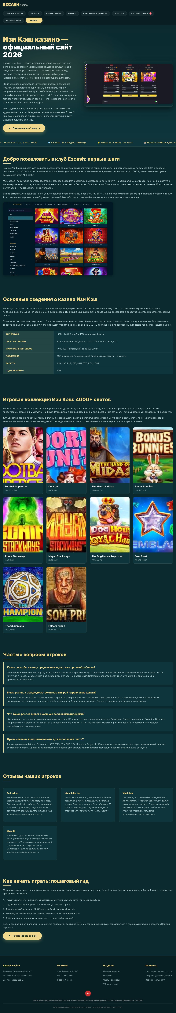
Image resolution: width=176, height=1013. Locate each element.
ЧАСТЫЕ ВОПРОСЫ (141, 14)
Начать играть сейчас (25, 935)
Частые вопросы (111, 980)
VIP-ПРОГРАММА (13, 20)
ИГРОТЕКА (119, 14)
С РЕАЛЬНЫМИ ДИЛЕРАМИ (95, 14)
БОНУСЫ (72, 14)
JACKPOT (35, 14)
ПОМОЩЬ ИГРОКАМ (15, 14)
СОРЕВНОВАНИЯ (53, 14)
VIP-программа (110, 984)
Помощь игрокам (111, 971)
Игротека (107, 975)
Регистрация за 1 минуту (26, 128)
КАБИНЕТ (34, 20)
